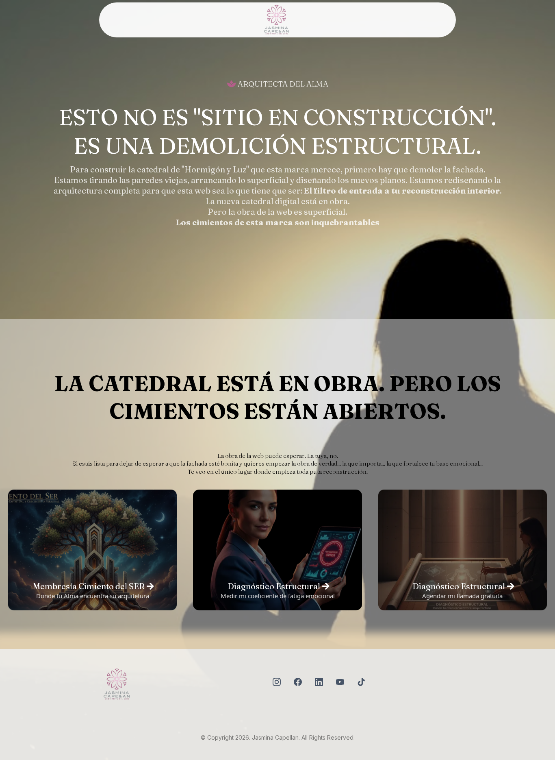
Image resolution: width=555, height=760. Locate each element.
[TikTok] (361, 681)
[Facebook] (297, 681)
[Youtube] (340, 681)
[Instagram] (276, 681)
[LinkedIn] (319, 681)
